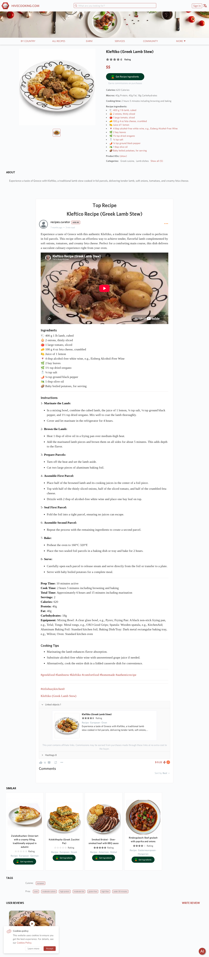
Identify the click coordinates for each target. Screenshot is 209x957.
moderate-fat (79, 891)
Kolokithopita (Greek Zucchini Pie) (64, 841)
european (40, 883)
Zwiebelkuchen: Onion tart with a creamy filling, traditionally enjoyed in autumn (24, 841)
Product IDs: (116, 156)
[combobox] (115, 5)
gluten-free (93, 891)
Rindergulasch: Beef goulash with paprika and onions (143, 839)
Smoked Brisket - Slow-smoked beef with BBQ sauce (104, 841)
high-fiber (105, 891)
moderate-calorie (49, 891)
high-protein (64, 891)
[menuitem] (197, 6)
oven (36, 891)
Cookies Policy (24, 942)
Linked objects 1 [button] (53, 704)
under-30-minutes (120, 891)
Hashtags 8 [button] (51, 755)
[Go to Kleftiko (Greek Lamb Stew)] (67, 725)
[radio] (107, 59)
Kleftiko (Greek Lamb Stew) (97, 714)
